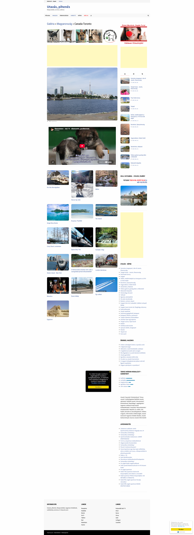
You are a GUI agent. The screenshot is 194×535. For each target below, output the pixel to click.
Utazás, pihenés (58, 7)
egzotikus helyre (125, 384)
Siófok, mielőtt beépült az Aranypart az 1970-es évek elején (138, 116)
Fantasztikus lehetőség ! (127, 433)
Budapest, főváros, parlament (128, 315)
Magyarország (64, 23)
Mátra (97, 189)
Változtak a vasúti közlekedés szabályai (131, 349)
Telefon (83, 518)
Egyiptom (50, 319)
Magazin (55, 15)
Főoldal (47, 15)
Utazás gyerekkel (125, 355)
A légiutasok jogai (125, 347)
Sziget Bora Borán (52, 223)
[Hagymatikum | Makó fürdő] (125, 138)
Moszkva (49, 296)
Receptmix (84, 508)
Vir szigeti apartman (126, 469)
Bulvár (83, 513)
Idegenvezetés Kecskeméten (128, 443)
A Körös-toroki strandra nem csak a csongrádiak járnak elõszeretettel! (82, 270)
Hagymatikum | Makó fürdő (138, 138)
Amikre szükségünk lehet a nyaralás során (132, 345)
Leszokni (118, 522)
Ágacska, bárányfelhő (126, 297)
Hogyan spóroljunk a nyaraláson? (130, 365)
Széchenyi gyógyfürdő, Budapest (129, 313)
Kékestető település (136, 163)
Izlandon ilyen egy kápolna (128, 319)
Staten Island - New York (54, 273)
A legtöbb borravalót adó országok (130, 351)
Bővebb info (181, 526)
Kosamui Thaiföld (76, 221)
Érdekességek (64, 15)
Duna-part (123, 334)
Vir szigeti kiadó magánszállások (129, 463)
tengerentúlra (124, 382)
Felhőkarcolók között (126, 326)
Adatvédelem (57, 532)
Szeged (133, 106)
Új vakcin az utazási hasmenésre (129, 359)
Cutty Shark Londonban (54, 246)
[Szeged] (125, 106)
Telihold (122, 295)
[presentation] (124, 74)
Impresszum (50, 532)
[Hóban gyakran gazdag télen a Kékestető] (125, 155)
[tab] (124, 74)
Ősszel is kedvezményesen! (128, 447)
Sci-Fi (82, 515)
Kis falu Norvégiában (53, 187)
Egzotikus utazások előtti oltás (129, 357)
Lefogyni (118, 520)
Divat (117, 511)
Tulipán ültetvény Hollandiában (129, 317)
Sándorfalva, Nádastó (136, 146)
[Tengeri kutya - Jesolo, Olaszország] (125, 87)
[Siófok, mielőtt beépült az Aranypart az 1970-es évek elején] (125, 115)
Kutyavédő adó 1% (121, 508)
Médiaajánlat (64, 532)
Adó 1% (86, 15)
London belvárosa (100, 270)
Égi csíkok (98, 294)
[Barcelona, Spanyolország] (125, 125)
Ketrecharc (84, 522)
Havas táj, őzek (75, 200)
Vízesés (122, 330)
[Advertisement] (82, 55)
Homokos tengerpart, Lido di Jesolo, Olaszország (138, 79)
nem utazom (124, 386)
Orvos (117, 515)
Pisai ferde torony (135, 98)
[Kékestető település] (125, 163)
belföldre (123, 378)
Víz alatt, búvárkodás (126, 299)
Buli (82, 520)
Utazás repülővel (125, 311)
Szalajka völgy (99, 250)
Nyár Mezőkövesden (126, 457)
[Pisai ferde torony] (125, 98)
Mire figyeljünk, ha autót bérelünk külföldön (133, 353)
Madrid (122, 323)
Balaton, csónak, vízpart (127, 301)
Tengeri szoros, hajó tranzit (128, 321)
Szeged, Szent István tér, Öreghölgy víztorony (133, 307)
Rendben (181, 529)
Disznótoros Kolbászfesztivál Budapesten (132, 459)
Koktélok (83, 511)
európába (123, 380)
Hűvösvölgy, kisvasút (126, 293)
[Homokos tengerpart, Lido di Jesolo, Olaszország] (125, 78)
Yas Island (98, 219)
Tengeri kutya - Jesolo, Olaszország (137, 87)
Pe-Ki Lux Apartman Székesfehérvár (130, 441)
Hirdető (73, 15)
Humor (83, 525)
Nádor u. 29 (123, 455)
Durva (117, 513)
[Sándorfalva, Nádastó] (125, 147)
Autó (117, 518)
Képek (80, 15)
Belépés (60, 1)
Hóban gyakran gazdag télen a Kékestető (132, 289)
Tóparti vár (123, 332)
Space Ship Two (76, 249)
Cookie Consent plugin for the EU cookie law (181, 532)
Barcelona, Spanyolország (138, 124)
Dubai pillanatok (125, 309)
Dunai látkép (75, 296)
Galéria (50, 23)
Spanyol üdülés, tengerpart (128, 328)
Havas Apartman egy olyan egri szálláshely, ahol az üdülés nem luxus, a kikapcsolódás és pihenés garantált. (133, 451)
